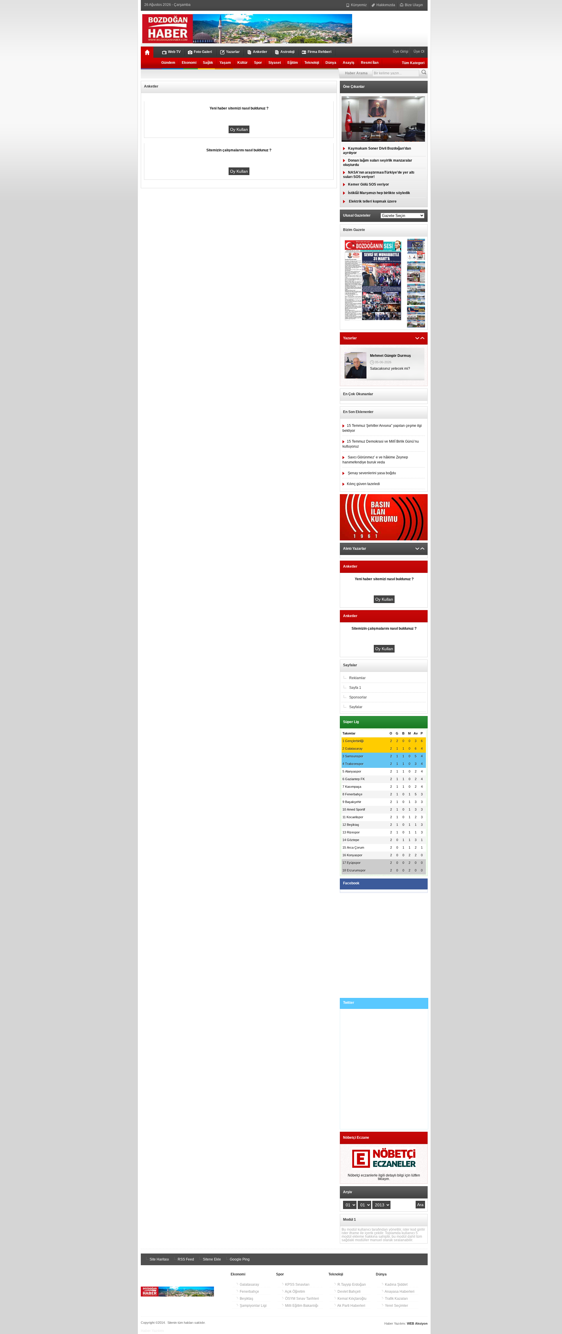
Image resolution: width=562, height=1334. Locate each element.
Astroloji (287, 52)
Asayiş (348, 63)
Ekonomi (189, 63)
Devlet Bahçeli (349, 1292)
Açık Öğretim (294, 1292)
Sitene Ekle (211, 1259)
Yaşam (225, 63)
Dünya (330, 63)
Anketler (260, 52)
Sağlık (208, 63)
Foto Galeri (203, 52)
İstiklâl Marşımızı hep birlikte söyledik (379, 193)
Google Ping (239, 1259)
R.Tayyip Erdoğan (351, 1284)
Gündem (168, 63)
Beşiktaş (246, 1299)
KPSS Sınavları (296, 1284)
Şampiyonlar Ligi (253, 1306)
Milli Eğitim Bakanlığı (301, 1306)
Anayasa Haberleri (399, 1292)
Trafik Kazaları (396, 1299)
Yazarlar (233, 52)
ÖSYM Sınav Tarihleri (301, 1299)
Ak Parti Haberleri (351, 1306)
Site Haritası (159, 1259)
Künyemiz (358, 5)
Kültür (242, 63)
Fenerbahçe (249, 1292)
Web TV (174, 52)
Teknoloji (311, 63)
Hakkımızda (385, 5)
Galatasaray (249, 1284)
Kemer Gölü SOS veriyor (368, 184)
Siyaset (274, 63)
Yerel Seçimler (396, 1306)
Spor (258, 63)
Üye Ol (418, 51)
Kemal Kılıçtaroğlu (351, 1299)
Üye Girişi (401, 51)
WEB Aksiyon (417, 1323)
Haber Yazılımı (152, 1331)
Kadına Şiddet (395, 1284)
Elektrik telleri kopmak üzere (372, 201)
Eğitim (292, 63)
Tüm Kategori (413, 63)
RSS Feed (185, 1259)
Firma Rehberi (319, 52)
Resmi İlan (369, 63)
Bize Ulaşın (413, 5)
